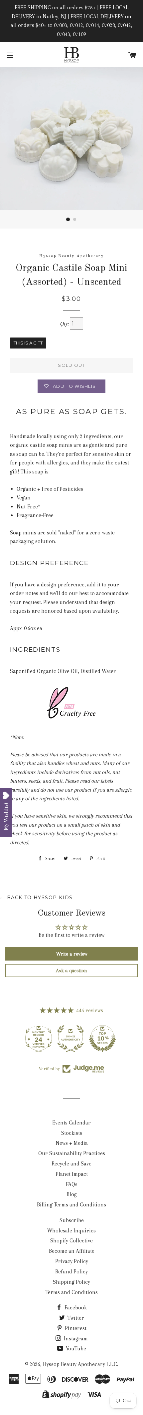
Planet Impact (72, 1174)
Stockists (71, 1133)
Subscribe (72, 1220)
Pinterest (75, 1328)
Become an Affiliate (71, 1251)
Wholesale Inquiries (71, 1230)
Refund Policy (71, 1271)
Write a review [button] (71, 954)
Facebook (75, 1307)
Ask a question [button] (71, 971)
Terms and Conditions (72, 1292)
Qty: (65, 324)
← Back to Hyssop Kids (36, 898)
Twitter (75, 1318)
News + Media (72, 1143)
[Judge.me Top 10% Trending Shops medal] (103, 1038)
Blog (72, 1194)
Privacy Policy (71, 1261)
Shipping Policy (71, 1282)
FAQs (71, 1184)
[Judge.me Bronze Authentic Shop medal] (39, 1038)
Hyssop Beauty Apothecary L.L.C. (80, 1364)
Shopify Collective (71, 1240)
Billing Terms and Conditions (71, 1204)
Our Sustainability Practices (71, 1153)
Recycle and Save (71, 1163)
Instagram (75, 1338)
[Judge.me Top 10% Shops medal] (71, 1038)
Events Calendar (71, 1122)
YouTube (75, 1348)
